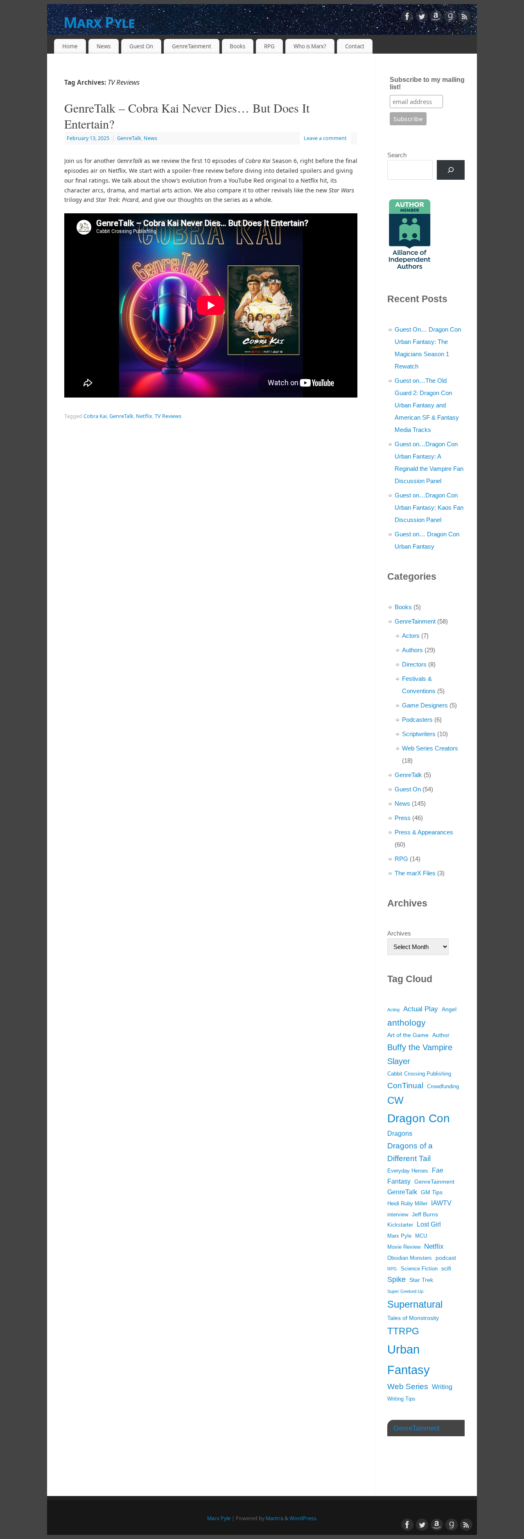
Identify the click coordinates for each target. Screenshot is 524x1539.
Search (397, 154)
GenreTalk (129, 138)
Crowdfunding (443, 1086)
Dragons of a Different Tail (410, 1152)
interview (397, 1215)
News (104, 46)
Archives (399, 933)
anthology (406, 1022)
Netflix (144, 416)
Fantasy (399, 1181)
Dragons (399, 1133)
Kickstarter (400, 1225)
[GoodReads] (450, 17)
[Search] (451, 170)
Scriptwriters (419, 733)
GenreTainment (191, 46)
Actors (411, 635)
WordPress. (303, 1518)
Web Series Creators (430, 748)
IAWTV (441, 1203)
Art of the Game (408, 1035)
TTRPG (403, 1331)
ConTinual (405, 1085)
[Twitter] (422, 17)
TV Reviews (168, 416)
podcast (446, 1257)
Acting (393, 1009)
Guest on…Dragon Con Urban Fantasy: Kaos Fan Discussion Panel (429, 507)
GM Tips (432, 1192)
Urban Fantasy (408, 1359)
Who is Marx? (310, 46)
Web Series (407, 1386)
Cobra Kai (95, 416)
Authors (412, 649)
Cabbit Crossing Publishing (419, 1074)
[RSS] (464, 17)
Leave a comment (325, 138)
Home (70, 46)
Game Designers (425, 705)
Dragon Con (418, 1118)
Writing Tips (401, 1399)
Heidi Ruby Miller (407, 1204)
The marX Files (415, 873)
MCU (421, 1236)
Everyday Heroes (407, 1171)
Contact (354, 46)
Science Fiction (419, 1269)
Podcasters (417, 719)
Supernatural (415, 1304)
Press (403, 817)
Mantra (274, 1518)
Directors (414, 664)
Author (440, 1035)
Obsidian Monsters (409, 1258)
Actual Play (420, 1009)
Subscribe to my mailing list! (427, 83)
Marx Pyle (99, 22)
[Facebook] (407, 17)
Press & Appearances (424, 832)
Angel (449, 1009)
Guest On (141, 46)
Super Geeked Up (405, 1291)
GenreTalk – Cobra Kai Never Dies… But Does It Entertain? (186, 115)
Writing (442, 1386)
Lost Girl (429, 1224)
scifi (446, 1268)
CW (395, 1100)
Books (237, 46)
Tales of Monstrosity (413, 1318)
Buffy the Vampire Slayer (419, 1054)
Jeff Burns (425, 1214)
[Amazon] (436, 17)
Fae (437, 1170)
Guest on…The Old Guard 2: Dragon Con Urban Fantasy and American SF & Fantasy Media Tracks (427, 405)
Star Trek (421, 1280)
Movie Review (403, 1247)
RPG (269, 46)
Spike (396, 1279)
